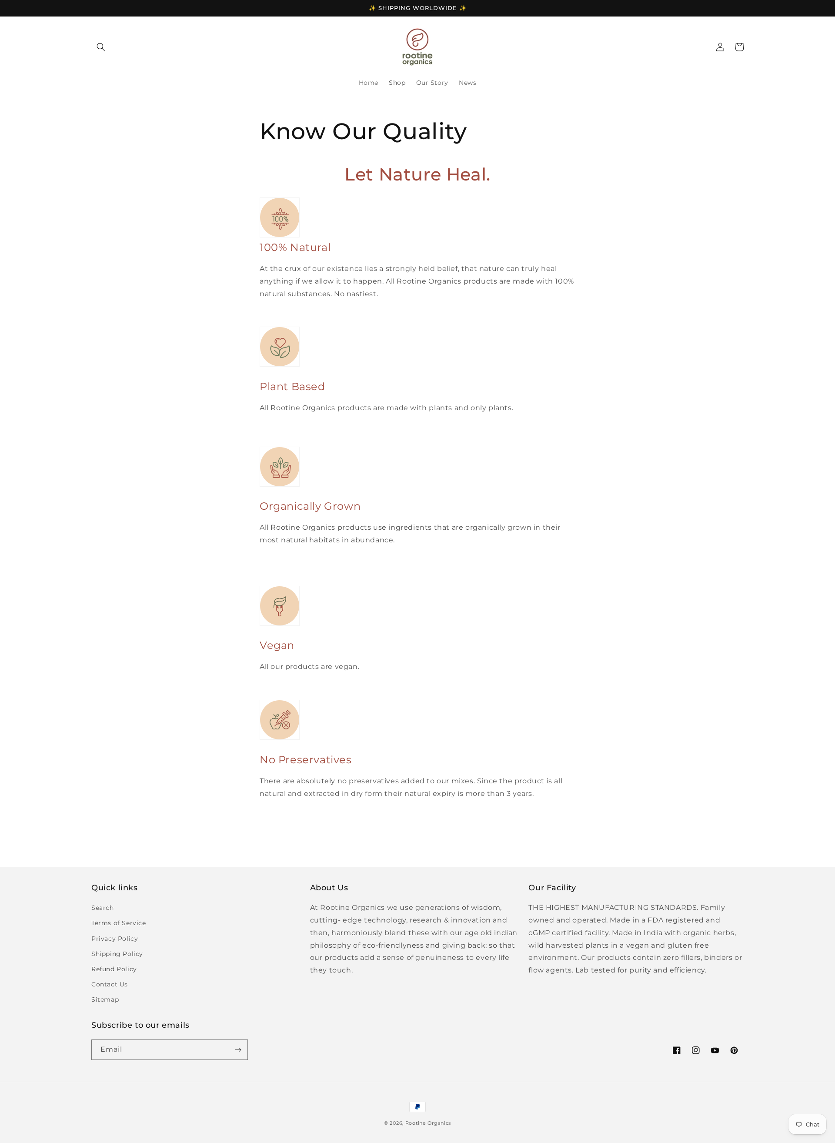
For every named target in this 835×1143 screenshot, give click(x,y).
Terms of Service (118, 923)
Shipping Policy (117, 954)
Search (102, 908)
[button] (100, 47)
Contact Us (109, 984)
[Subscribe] (237, 1049)
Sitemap (105, 999)
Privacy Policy (114, 938)
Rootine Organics (428, 1123)
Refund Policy (114, 969)
